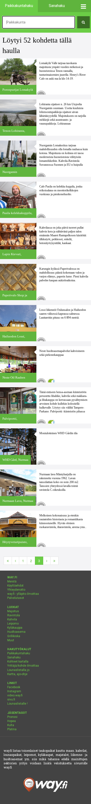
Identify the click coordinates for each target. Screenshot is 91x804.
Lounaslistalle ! (17, 703)
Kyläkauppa (14, 627)
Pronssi (12, 717)
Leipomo (13, 623)
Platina (12, 729)
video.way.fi (15, 695)
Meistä (12, 581)
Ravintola (13, 615)
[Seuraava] (46, 561)
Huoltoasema (16, 631)
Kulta (10, 725)
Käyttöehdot (15, 585)
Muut (10, 640)
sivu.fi (11, 699)
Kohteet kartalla (17, 661)
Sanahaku (14, 657)
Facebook (13, 687)
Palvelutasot (15, 598)
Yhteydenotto (16, 589)
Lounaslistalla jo (18, 670)
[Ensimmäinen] (8, 561)
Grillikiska (13, 636)
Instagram (14, 691)
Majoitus (13, 611)
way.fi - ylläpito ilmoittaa (23, 594)
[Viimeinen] (54, 561)
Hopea (11, 721)
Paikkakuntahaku (18, 653)
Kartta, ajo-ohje (17, 674)
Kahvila (12, 619)
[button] (84, 6)
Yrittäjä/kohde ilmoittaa (23, 665)
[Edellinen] (15, 561)
